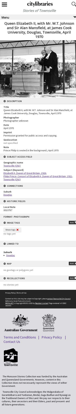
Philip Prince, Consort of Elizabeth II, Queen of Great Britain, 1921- (38, 176)
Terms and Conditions (20, 337)
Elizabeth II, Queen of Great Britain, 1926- (25, 173)
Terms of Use (21, 293)
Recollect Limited (41, 303)
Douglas (10, 255)
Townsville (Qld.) (12, 165)
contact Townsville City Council (59, 299)
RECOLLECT (9, 303)
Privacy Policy (10, 293)
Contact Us (12, 341)
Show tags (10, 229)
